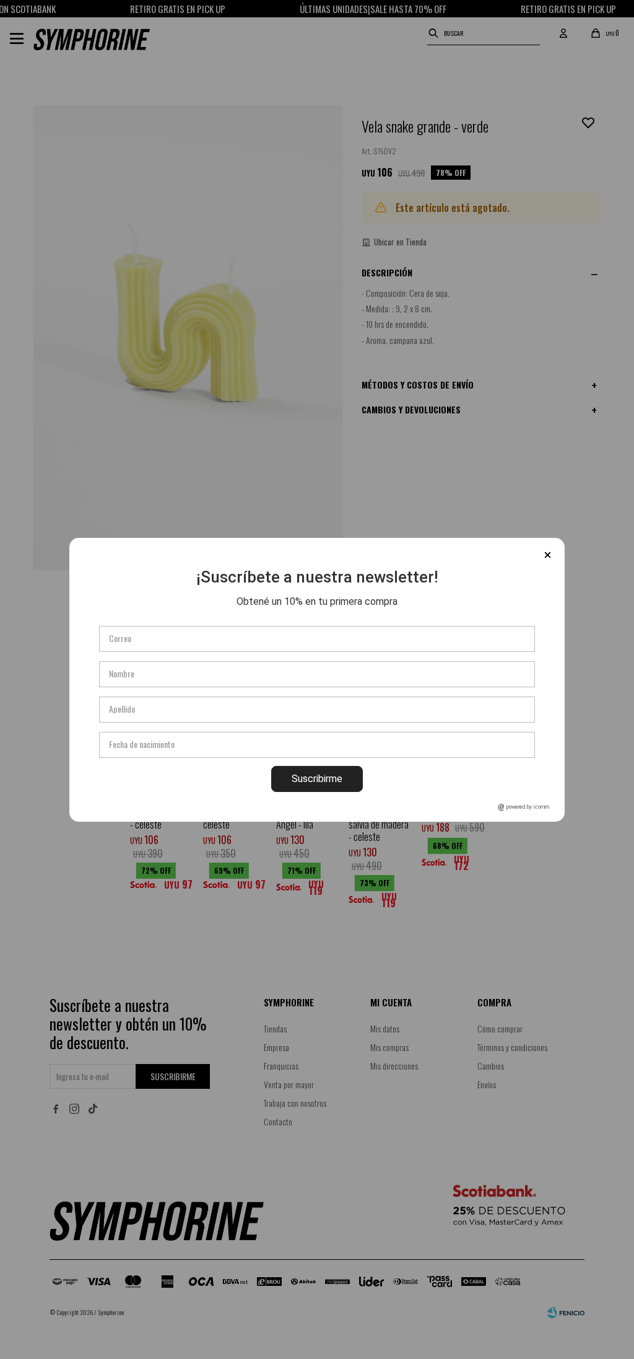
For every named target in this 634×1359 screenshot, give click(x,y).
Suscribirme (317, 779)
